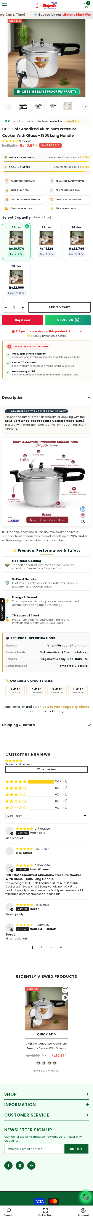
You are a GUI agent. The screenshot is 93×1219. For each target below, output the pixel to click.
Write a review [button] (46, 769)
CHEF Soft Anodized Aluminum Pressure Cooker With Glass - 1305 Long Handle (46, 1046)
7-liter (44, 1063)
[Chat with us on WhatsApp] (86, 1197)
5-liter (38, 1063)
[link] (8, 1212)
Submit (76, 1149)
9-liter (49, 1063)
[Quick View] (65, 997)
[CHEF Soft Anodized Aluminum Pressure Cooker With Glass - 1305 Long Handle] (46, 1008)
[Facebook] (8, 1165)
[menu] (4, 5)
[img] (25, 829)
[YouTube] (31, 1165)
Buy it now (22, 320)
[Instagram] (20, 1165)
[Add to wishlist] (65, 990)
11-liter (55, 1063)
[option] (46, 58)
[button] (10, 141)
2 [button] (41, 947)
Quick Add (46, 1034)
